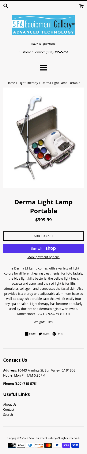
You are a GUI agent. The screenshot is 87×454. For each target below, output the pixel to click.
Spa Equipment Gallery (42, 438)
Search (8, 414)
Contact (8, 409)
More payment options (43, 257)
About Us (9, 404)
